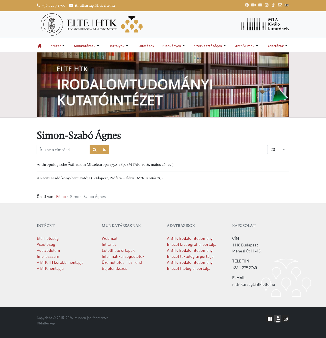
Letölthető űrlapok (118, 250)
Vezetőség (46, 244)
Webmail (109, 238)
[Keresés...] (95, 149)
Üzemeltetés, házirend (122, 262)
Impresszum (48, 256)
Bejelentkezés (114, 268)
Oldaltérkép (46, 323)
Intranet (109, 244)
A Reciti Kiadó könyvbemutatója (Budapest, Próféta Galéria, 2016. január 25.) (100, 178)
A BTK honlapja (50, 268)
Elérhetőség (48, 238)
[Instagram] (267, 5)
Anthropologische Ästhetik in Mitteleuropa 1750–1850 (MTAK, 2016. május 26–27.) (105, 165)
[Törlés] (104, 149)
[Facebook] (247, 5)
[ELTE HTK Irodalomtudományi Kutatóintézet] (98, 24)
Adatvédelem (48, 250)
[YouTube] (260, 5)
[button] (57, 45)
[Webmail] (280, 5)
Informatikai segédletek (123, 256)
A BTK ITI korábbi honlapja (60, 262)
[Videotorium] (253, 5)
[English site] (287, 6)
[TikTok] (273, 5)
